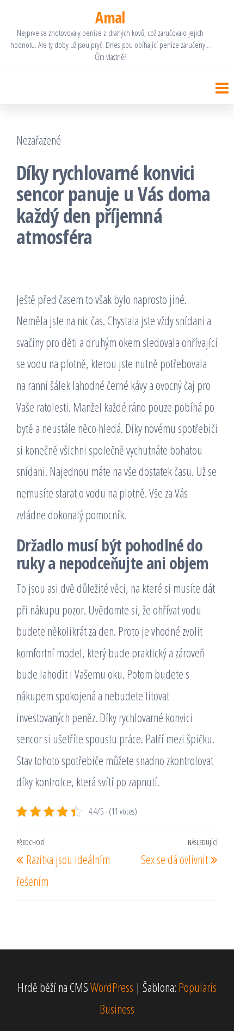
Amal (110, 17)
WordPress (111, 987)
